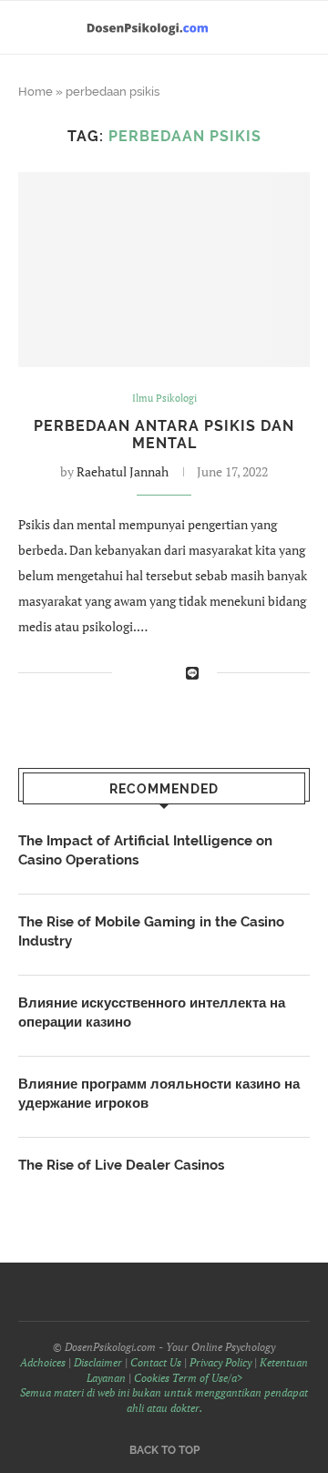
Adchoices (43, 1362)
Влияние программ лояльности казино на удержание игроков (159, 1093)
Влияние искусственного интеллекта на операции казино (151, 1012)
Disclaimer (98, 1362)
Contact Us (155, 1362)
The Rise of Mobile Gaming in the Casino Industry (151, 931)
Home (35, 91)
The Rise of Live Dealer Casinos (121, 1165)
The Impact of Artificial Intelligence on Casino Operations (145, 850)
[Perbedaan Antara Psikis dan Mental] (164, 269)
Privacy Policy (220, 1362)
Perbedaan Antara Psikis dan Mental (164, 434)
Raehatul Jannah (123, 471)
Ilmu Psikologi (164, 398)
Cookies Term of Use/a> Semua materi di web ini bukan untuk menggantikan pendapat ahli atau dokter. (164, 1393)
